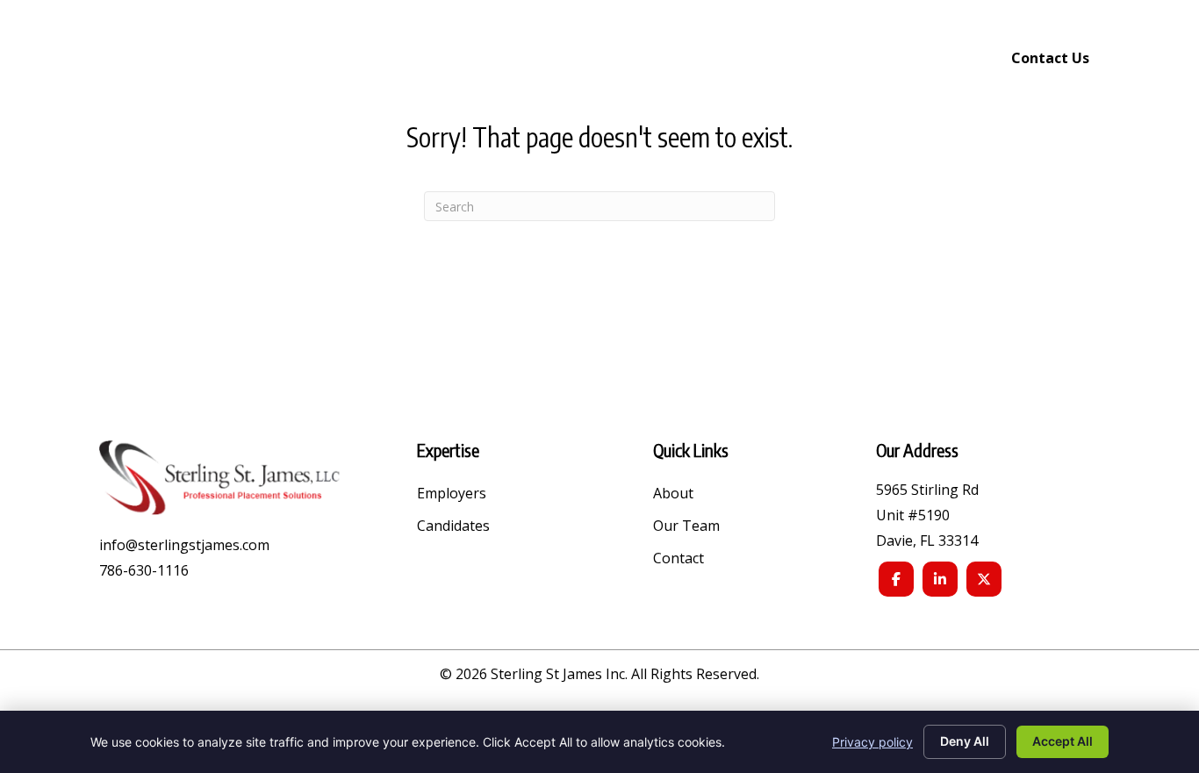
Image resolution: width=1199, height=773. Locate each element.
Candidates (453, 527)
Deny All (964, 741)
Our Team (686, 527)
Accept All (1062, 741)
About (673, 494)
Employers (451, 494)
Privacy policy (872, 741)
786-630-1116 (144, 570)
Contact (678, 559)
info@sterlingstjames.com (184, 545)
